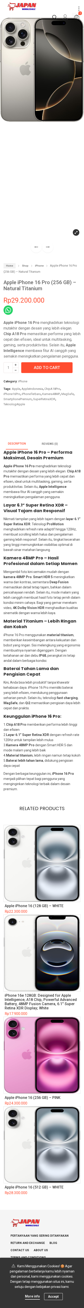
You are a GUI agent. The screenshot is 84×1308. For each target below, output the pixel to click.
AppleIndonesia (32, 389)
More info (32, 1296)
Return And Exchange (27, 1243)
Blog (53, 1243)
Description (17, 443)
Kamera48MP (51, 394)
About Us (41, 1250)
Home (9, 265)
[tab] (17, 443)
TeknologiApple (14, 404)
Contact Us (19, 1250)
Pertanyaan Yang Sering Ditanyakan (39, 1235)
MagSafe (67, 394)
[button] (47, 247)
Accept (53, 1296)
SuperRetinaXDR (44, 399)
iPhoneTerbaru (31, 394)
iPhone (39, 265)
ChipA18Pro (52, 389)
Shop (25, 265)
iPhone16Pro (12, 394)
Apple (16, 389)
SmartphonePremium (18, 399)
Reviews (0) (50, 444)
